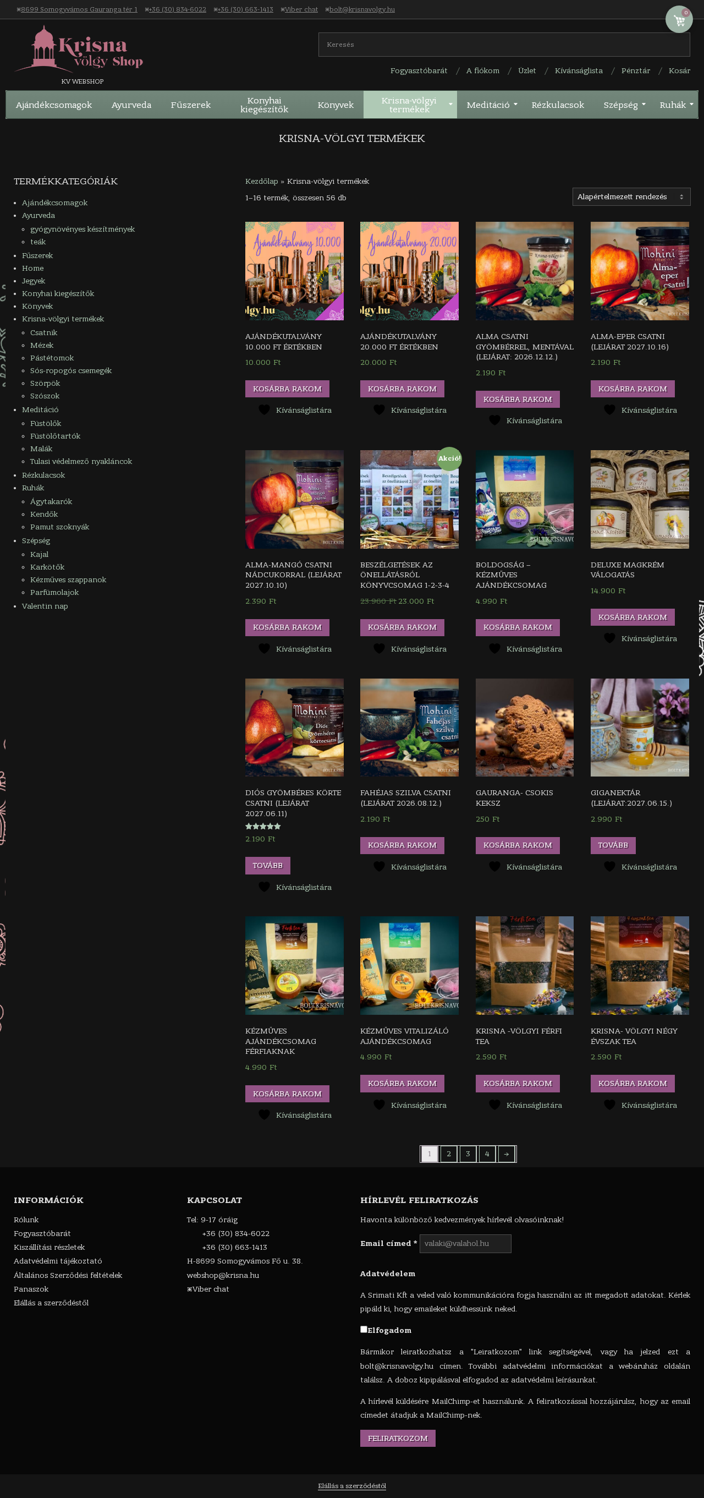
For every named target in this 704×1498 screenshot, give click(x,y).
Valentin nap (45, 606)
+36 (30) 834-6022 (177, 9)
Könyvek (37, 306)
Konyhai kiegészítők (58, 293)
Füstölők (45, 423)
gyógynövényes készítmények (82, 229)
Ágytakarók (51, 501)
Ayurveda (38, 215)
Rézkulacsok (43, 475)
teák (38, 242)
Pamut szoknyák (59, 527)
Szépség (36, 540)
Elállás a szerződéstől (352, 1486)
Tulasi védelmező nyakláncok (81, 461)
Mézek (41, 345)
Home (32, 268)
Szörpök (45, 383)
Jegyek (33, 281)
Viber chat (301, 9)
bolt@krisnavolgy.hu (362, 9)
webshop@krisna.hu (223, 1275)
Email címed (388, 1243)
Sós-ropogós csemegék (71, 370)
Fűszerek (37, 255)
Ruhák (33, 488)
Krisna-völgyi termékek (63, 319)
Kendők (44, 514)
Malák (41, 448)
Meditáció (40, 409)
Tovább (268, 865)
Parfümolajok (54, 592)
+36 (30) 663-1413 (245, 9)
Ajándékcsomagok (54, 202)
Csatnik (43, 332)
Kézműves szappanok (68, 579)
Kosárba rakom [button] (287, 388)
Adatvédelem (387, 1273)
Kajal (39, 554)
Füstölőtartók (55, 436)
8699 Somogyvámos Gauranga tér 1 (79, 9)
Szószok (44, 396)
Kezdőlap (261, 181)
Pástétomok (52, 358)
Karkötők (47, 567)
